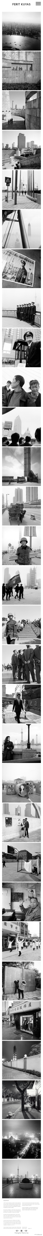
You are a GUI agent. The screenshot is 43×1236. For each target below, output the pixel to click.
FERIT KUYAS (21, 4)
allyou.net (39, 1234)
